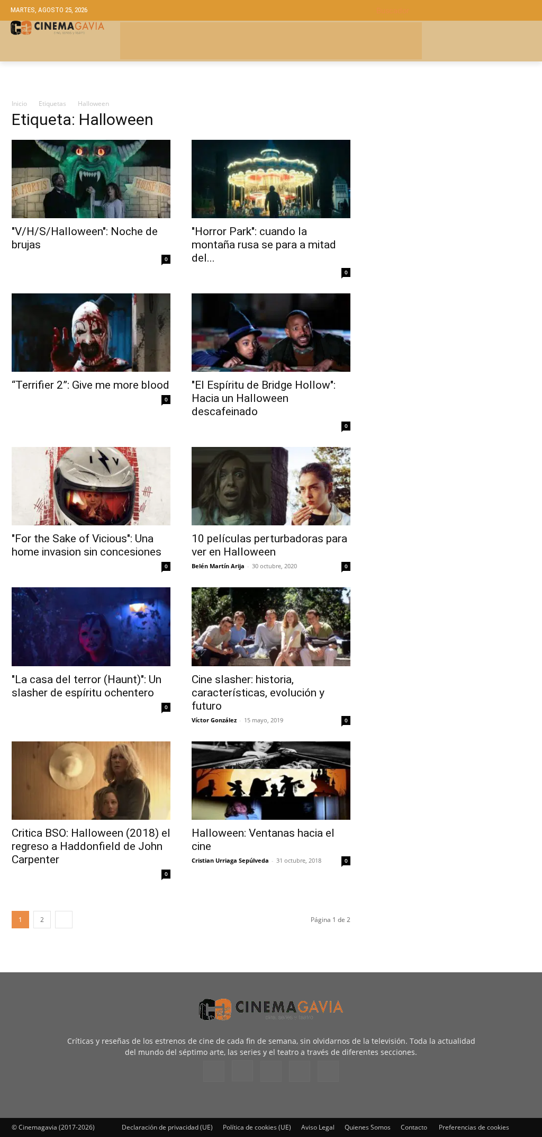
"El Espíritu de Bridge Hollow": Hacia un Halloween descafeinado (264, 398)
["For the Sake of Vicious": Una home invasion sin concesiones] (91, 486)
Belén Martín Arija (218, 566)
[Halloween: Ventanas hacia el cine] (271, 780)
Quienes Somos (368, 1127)
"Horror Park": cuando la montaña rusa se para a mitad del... (264, 244)
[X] (299, 1071)
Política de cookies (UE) (257, 1127)
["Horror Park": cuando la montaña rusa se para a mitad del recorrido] (271, 179)
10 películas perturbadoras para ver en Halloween (269, 545)
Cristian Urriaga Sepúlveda (230, 860)
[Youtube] (328, 1071)
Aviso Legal (318, 1127)
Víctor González (214, 720)
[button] (453, 10)
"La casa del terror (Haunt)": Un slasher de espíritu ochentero (86, 686)
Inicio (19, 103)
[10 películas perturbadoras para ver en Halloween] (271, 486)
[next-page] (64, 919)
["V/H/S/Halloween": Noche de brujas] (91, 179)
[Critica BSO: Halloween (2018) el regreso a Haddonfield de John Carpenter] (91, 780)
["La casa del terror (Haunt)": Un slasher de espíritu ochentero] (91, 626)
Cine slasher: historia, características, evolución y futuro (258, 692)
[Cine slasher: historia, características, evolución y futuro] (271, 626)
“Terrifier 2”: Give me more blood (90, 385)
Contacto (414, 1127)
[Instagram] (242, 1070)
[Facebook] (213, 1071)
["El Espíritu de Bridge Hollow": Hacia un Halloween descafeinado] (271, 332)
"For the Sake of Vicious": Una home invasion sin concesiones (86, 545)
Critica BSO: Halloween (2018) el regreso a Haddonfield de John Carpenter (91, 846)
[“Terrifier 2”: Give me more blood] (91, 332)
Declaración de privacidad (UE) (167, 1127)
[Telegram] (271, 1071)
